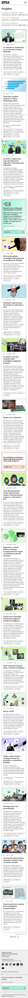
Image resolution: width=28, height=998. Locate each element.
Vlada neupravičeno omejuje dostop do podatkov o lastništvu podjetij (12, 759)
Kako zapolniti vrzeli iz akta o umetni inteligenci (14, 666)
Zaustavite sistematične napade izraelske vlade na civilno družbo (13, 860)
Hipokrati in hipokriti (12, 417)
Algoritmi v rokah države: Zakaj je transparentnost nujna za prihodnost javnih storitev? (13, 551)
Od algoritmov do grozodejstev (10, 807)
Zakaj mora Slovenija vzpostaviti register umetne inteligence (12, 618)
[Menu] (25, 2)
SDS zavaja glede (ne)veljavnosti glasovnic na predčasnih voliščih (13, 258)
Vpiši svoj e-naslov (8, 226)
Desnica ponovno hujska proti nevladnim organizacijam (13, 906)
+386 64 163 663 (6, 961)
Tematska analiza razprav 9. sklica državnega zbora (10, 98)
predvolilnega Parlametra (11, 126)
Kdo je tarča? (8, 711)
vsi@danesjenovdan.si (8, 959)
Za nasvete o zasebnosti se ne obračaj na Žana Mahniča (13, 49)
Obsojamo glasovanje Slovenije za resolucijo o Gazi (13, 305)
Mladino (12, 187)
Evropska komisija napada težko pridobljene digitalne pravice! (12, 360)
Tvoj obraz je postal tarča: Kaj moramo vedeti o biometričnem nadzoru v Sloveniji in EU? (13, 495)
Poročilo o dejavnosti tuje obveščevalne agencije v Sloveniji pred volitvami (13, 162)
